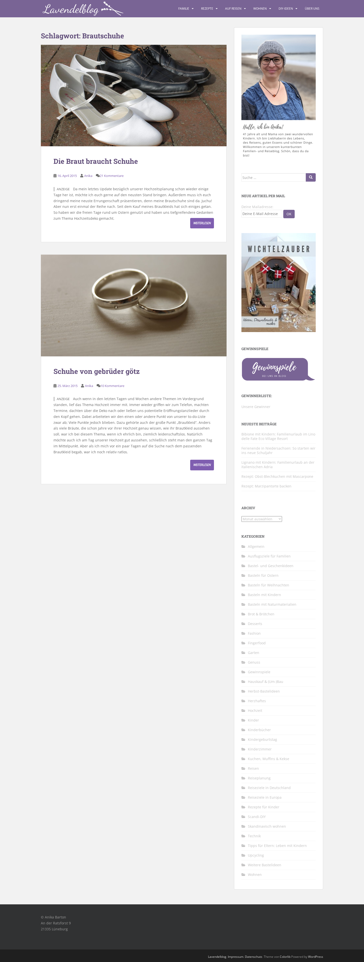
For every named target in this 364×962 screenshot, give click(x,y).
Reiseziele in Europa (265, 797)
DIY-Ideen (286, 8)
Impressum (235, 957)
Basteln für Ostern (263, 575)
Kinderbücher (259, 729)
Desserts (255, 623)
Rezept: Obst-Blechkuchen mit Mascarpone (277, 476)
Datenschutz (253, 957)
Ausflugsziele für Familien (269, 556)
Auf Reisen (233, 8)
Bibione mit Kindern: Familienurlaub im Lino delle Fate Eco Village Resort (278, 436)
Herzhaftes (257, 700)
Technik (254, 836)
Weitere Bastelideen (264, 865)
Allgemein (256, 546)
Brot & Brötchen (261, 614)
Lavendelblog (217, 957)
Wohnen (260, 8)
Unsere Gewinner (255, 406)
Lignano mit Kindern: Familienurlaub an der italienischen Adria (277, 464)
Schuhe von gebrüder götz (96, 371)
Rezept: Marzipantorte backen (266, 486)
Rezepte (207, 8)
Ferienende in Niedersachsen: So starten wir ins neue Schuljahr (278, 450)
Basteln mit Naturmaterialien (272, 604)
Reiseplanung (259, 778)
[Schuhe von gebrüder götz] (134, 305)
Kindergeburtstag (262, 739)
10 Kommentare (112, 386)
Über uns (312, 8)
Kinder (253, 720)
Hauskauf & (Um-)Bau (265, 681)
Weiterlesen (202, 223)
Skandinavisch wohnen (267, 826)
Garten (253, 652)
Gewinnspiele (259, 672)
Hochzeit (255, 710)
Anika (88, 175)
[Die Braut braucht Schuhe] (134, 95)
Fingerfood (257, 643)
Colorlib (285, 957)
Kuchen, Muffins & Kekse (268, 758)
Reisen (253, 768)
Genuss (254, 662)
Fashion (254, 633)
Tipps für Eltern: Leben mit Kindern (277, 845)
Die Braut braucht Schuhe (95, 161)
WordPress (315, 957)
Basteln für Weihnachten (268, 585)
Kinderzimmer (260, 749)
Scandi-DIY (257, 816)
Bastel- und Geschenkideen (270, 565)
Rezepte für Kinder (263, 807)
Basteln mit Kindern (264, 594)
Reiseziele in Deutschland (269, 787)
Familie (183, 8)
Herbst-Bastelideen (264, 691)
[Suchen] (311, 177)
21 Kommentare (112, 175)
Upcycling (256, 855)
